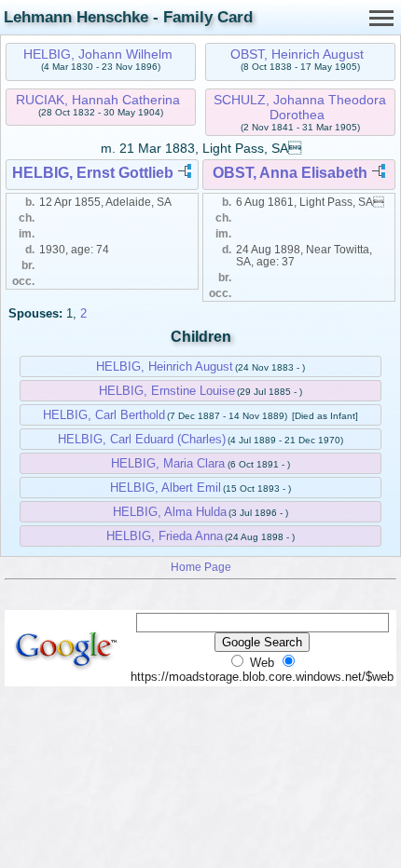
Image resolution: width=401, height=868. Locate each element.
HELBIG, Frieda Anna (164, 536)
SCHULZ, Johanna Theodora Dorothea (300, 107)
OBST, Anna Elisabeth (290, 173)
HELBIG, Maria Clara (168, 463)
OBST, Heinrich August (297, 54)
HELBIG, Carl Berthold (104, 415)
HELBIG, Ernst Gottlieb (92, 173)
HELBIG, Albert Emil (165, 488)
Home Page (201, 567)
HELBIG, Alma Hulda (170, 512)
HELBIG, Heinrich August (164, 366)
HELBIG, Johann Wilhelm (98, 54)
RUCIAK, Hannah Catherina (98, 99)
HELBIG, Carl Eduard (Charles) (142, 439)
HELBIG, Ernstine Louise (167, 391)
